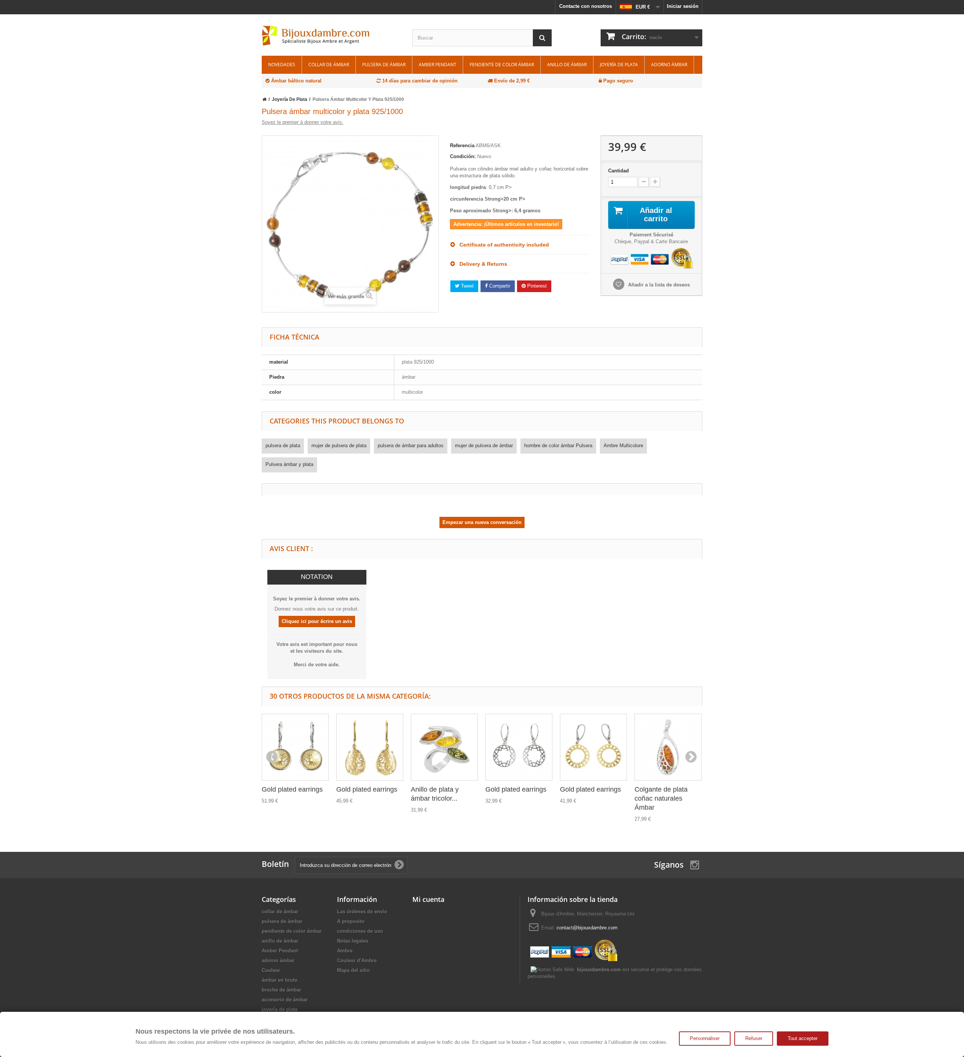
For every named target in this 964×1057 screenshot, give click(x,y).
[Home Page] (264, 99)
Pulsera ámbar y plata (289, 464)
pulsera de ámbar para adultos (411, 445)
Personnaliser (705, 1038)
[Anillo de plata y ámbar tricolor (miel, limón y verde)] (444, 747)
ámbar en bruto (279, 980)
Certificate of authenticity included (502, 245)
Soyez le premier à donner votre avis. (302, 122)
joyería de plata (619, 64)
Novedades (281, 64)
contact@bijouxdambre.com (587, 928)
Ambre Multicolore (623, 445)
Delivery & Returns (481, 264)
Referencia (462, 145)
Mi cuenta (428, 899)
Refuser (753, 1038)
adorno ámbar (669, 64)
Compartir (499, 286)
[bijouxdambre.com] (331, 36)
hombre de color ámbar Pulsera (558, 445)
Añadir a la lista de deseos (658, 285)
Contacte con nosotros (585, 6)
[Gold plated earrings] (295, 747)
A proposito (351, 921)
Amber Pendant (437, 64)
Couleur (271, 970)
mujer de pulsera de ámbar (484, 445)
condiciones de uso (360, 931)
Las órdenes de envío (362, 911)
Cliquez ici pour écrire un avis (317, 621)
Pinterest (536, 286)
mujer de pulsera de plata (338, 445)
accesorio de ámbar (285, 999)
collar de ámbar (328, 64)
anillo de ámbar (567, 64)
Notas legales (352, 941)
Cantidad (618, 171)
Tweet (466, 286)
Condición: (463, 156)
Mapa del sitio (353, 970)
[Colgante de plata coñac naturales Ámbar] (668, 747)
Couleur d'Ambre (357, 960)
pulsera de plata (282, 445)
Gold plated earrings (292, 789)
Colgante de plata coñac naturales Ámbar (661, 798)
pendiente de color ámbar (502, 64)
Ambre (344, 950)
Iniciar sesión (683, 6)
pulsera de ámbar (384, 64)
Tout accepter (803, 1038)
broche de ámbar (281, 990)
